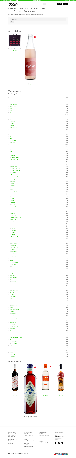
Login (65, 4)
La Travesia (13, 206)
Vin (10, 339)
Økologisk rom (14, 290)
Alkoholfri (12, 100)
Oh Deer (13, 232)
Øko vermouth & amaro (16, 337)
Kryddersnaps (14, 318)
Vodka (11, 345)
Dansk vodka (14, 348)
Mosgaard (13, 224)
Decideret (13, 172)
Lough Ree (13, 215)
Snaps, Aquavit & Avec (14, 309)
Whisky (11, 352)
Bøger (11, 108)
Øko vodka (13, 350)
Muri (12, 226)
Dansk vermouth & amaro (17, 335)
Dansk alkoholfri (14, 102)
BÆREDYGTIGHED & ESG (23, 8)
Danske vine (14, 341)
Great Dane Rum (15, 196)
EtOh (12, 187)
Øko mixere (13, 264)
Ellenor (12, 183)
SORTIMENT (10, 8)
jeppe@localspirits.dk (28, 435)
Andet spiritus (13, 106)
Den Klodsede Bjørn (15, 174)
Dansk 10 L (13, 324)
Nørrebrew (13, 230)
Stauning (13, 249)
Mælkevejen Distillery (16, 217)
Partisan (13, 234)
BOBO (12, 153)
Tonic (12, 268)
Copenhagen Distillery (16, 168)
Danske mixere (14, 262)
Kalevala (13, 202)
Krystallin (13, 204)
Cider (11, 112)
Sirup (12, 266)
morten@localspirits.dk (29, 440)
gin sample (13, 296)
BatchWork (13, 149)
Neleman (13, 228)
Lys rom (13, 283)
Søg (45, 3)
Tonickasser (12, 328)
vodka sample (14, 305)
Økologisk (12, 273)
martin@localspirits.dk (44, 435)
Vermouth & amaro (14, 333)
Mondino (13, 221)
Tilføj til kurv (15, 50)
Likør (11, 138)
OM (36, 8)
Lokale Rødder (14, 211)
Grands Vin (13, 194)
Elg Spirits (13, 181)
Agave (11, 97)
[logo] (13, 4)
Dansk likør (13, 140)
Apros (12, 147)
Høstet (12, 200)
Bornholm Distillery (15, 157)
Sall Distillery (14, 243)
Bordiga (13, 155)
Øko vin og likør (13, 271)
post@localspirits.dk (43, 442)
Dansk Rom (13, 281)
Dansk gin (13, 121)
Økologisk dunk (14, 326)
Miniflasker (12, 258)
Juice (11, 134)
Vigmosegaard (14, 256)
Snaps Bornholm (14, 247)
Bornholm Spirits (14, 159)
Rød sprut (12, 292)
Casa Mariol (13, 164)
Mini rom (13, 286)
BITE (12, 151)
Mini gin (12, 125)
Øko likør (13, 142)
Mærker (11, 144)
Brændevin (13, 313)
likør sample (14, 298)
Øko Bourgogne (14, 343)
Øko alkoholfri (14, 104)
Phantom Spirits (14, 236)
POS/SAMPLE (12, 275)
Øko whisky (13, 356)
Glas (11, 130)
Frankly (12, 189)
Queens (13, 239)
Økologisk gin (14, 127)
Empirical (13, 185)
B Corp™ (33, 8)
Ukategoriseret (13, 330)
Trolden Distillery (15, 253)
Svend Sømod (14, 251)
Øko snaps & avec (15, 320)
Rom (11, 279)
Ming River (13, 219)
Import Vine (12, 132)
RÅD (15, 8)
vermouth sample (15, 303)
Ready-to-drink (13, 277)
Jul (10, 136)
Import (12, 123)
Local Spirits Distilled (15, 209)
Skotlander (13, 245)
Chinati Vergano (14, 166)
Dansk (11, 115)
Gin (10, 119)
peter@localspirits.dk (28, 446)
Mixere (11, 260)
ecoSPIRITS (43, 8)
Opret (59, 4)
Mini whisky (13, 354)
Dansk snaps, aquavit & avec (17, 315)
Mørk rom (13, 288)
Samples (12, 294)
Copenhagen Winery (15, 170)
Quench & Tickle (14, 241)
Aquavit (13, 311)
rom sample (14, 300)
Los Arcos (13, 213)
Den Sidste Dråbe (15, 177)
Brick (12, 162)
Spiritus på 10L (13, 322)
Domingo (13, 179)
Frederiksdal (14, 192)
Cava (11, 110)
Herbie (12, 198)
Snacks (11, 307)
